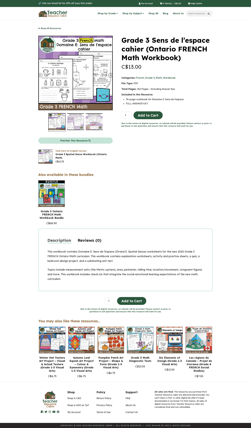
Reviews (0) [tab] (89, 240)
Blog (165, 13)
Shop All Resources (50, 28)
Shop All (153, 13)
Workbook (169, 77)
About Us (178, 13)
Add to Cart (148, 115)
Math (159, 77)
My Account (146, 3)
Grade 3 (150, 77)
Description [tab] (59, 240)
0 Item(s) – (171, 3)
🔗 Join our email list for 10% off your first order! (65, 3)
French (140, 77)
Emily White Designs (178, 425)
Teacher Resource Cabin (52, 13)
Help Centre (196, 3)
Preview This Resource (74, 140)
